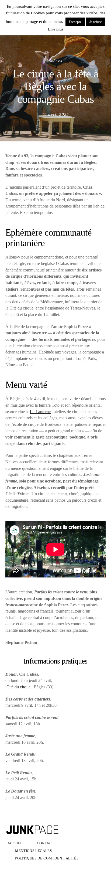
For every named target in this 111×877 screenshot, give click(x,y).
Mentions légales (33, 851)
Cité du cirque (18, 687)
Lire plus (55, 29)
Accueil (16, 843)
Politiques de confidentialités (47, 858)
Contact (45, 843)
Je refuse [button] (95, 22)
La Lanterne (40, 411)
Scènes (55, 60)
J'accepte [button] (75, 22)
